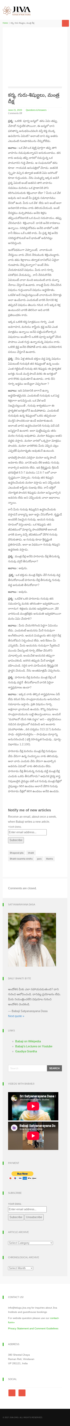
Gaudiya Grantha (26, 1051)
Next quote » (16, 1016)
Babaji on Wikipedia (28, 1041)
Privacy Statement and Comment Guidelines (33, 1328)
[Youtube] (22, 1392)
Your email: (15, 827)
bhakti (31, 853)
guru (39, 859)
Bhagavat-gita (17, 853)
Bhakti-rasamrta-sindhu (21, 859)
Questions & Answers (36, 110)
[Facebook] (12, 1392)
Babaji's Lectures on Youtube (33, 1046)
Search (54, 1068)
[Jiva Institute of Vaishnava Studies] (17, 8)
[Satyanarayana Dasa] (32, 939)
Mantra (49, 859)
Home (5, 23)
